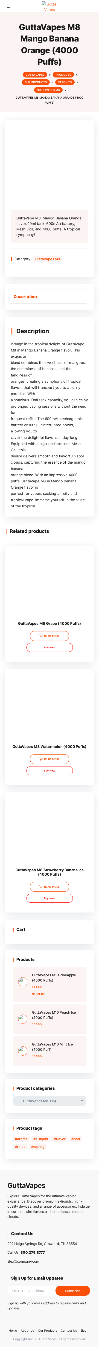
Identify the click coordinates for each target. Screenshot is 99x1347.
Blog (84, 1330)
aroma (22, 1139)
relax (21, 1147)
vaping (38, 1147)
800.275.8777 (32, 1252)
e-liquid (41, 1139)
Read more (52, 636)
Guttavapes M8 (47, 259)
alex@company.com (23, 1261)
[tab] (48, 297)
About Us (27, 1330)
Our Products (47, 1330)
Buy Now (49, 647)
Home (13, 1330)
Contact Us (69, 1330)
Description (25, 296)
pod (77, 1139)
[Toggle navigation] (10, 6)
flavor (61, 1139)
